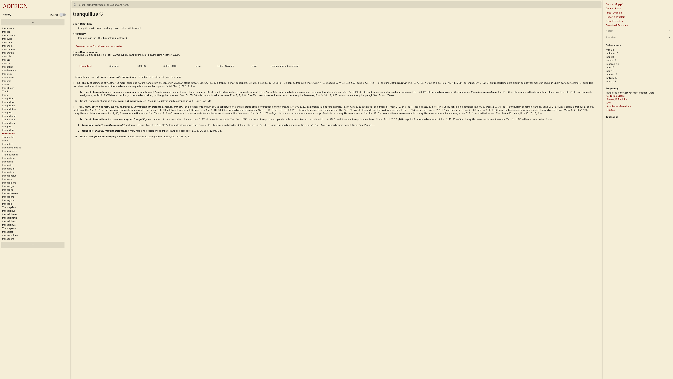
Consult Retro (613, 8)
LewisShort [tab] (85, 66)
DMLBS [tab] (141, 66)
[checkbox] (58, 14)
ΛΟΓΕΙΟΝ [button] (15, 6)
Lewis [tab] (254, 66)
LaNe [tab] (198, 66)
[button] (35, 28)
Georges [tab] (113, 66)
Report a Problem (615, 16)
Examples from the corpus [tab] (284, 66)
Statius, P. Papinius (616, 99)
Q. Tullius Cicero (615, 95)
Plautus (610, 109)
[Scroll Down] (32, 245)
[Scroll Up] (32, 22)
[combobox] (336, 4)
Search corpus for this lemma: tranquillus (99, 46)
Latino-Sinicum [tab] (225, 66)
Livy (608, 102)
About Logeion (614, 12)
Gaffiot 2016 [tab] (169, 66)
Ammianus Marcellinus (618, 106)
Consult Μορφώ (614, 4)
